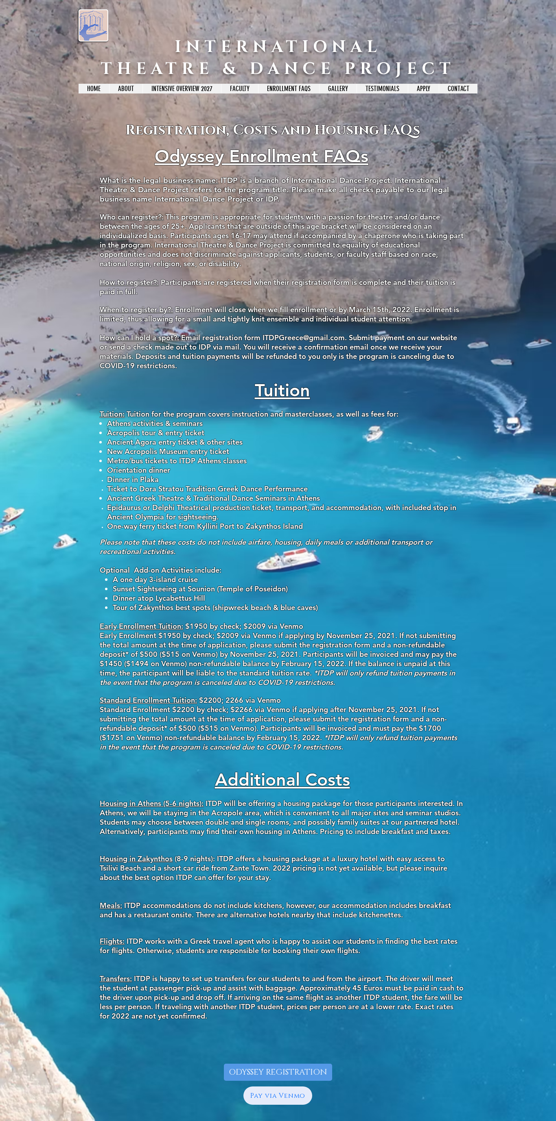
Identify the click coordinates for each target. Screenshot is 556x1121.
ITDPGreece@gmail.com (304, 337)
